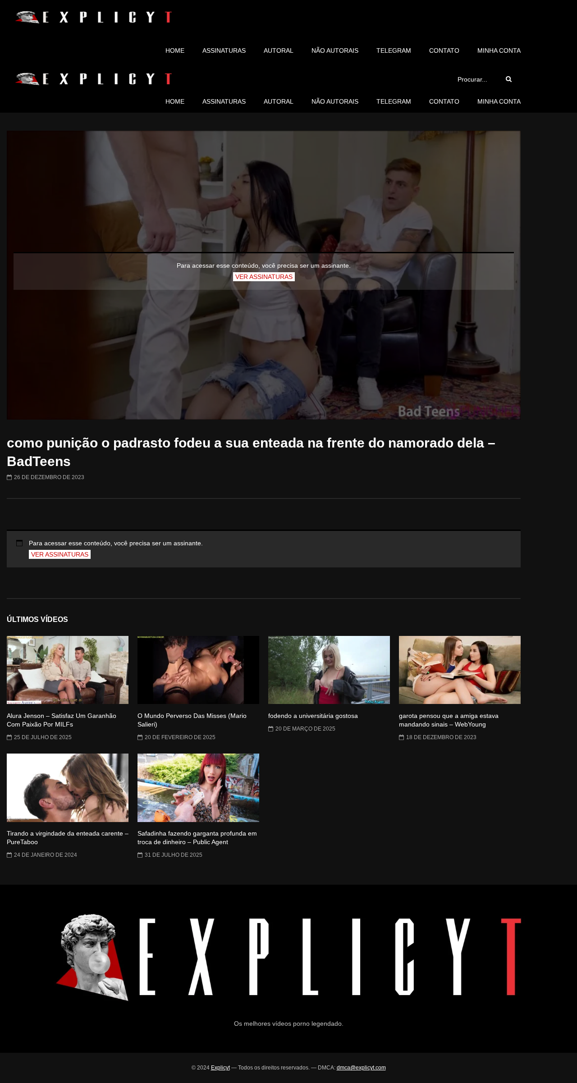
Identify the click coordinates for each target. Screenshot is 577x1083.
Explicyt (220, 1068)
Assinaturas (224, 50)
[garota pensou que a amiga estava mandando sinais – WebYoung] (460, 670)
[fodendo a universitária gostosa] (329, 670)
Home (174, 50)
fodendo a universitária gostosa (313, 715)
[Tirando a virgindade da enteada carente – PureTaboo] (67, 788)
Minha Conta (499, 50)
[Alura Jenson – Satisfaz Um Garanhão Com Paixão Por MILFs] (67, 670)
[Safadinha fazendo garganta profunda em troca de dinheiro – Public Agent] (198, 788)
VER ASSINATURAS (264, 276)
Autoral (278, 50)
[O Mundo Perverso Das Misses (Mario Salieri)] (198, 670)
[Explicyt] (93, 17)
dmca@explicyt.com (361, 1068)
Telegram (393, 50)
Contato (444, 50)
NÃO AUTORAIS (334, 50)
